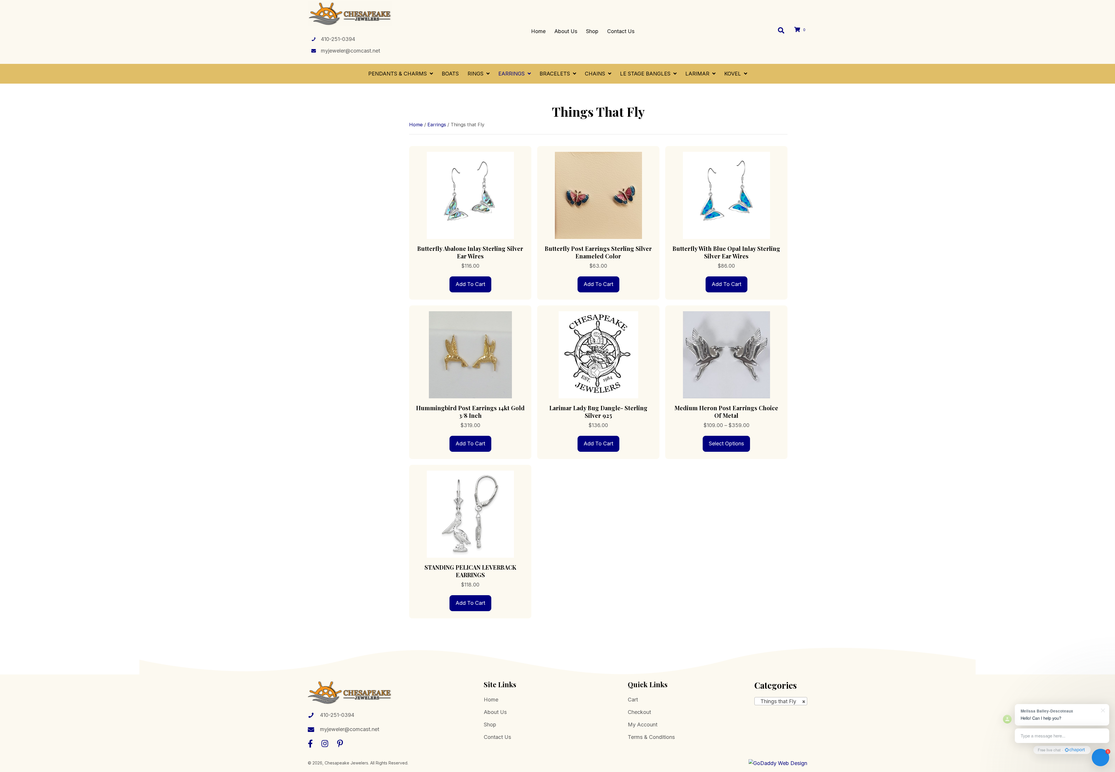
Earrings (436, 124)
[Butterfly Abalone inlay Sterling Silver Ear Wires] (470, 195)
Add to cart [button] (470, 284)
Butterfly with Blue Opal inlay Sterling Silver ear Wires (726, 252)
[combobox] (780, 701)
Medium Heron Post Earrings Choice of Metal (726, 411)
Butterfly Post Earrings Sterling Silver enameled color (598, 252)
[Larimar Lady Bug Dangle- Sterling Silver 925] (598, 354)
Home (416, 124)
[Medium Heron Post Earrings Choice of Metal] (726, 354)
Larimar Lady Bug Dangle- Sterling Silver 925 (598, 411)
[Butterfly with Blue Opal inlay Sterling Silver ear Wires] (726, 195)
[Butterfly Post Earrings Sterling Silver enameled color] (598, 195)
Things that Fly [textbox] (780, 701)
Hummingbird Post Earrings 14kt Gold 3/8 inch (470, 411)
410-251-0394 (338, 39)
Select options (726, 443)
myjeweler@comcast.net (350, 51)
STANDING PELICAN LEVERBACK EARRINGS (470, 571)
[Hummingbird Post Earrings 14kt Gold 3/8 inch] (470, 354)
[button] (310, 743)
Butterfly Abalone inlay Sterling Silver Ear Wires (470, 252)
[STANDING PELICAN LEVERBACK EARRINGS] (470, 514)
